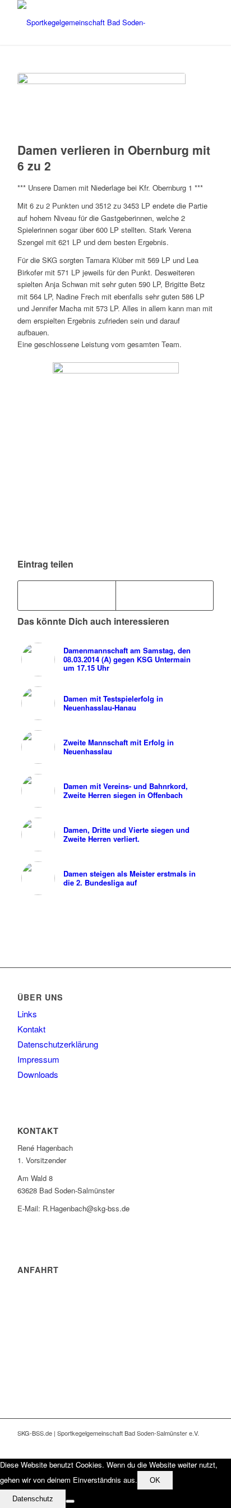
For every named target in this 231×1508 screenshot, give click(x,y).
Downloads (37, 1074)
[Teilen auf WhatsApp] (164, 595)
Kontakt (31, 1029)
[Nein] (70, 1501)
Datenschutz (32, 1499)
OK (155, 1480)
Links (27, 1014)
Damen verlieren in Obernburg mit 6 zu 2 (113, 157)
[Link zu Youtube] (188, 1444)
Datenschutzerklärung (57, 1044)
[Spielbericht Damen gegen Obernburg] (101, 105)
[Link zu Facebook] (171, 1444)
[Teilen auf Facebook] (67, 595)
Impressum (38, 1059)
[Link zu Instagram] (205, 1444)
